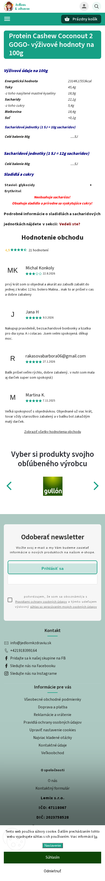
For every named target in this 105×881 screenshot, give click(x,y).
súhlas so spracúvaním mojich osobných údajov (63, 606)
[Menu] (7, 19)
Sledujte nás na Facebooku (32, 666)
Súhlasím (53, 857)
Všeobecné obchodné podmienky (52, 699)
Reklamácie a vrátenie (52, 715)
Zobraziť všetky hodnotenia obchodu (52, 431)
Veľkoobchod (52, 753)
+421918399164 (23, 650)
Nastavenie (52, 845)
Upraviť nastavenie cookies (52, 730)
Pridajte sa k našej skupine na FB (38, 658)
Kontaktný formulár (52, 788)
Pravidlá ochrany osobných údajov (52, 722)
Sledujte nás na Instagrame (33, 673)
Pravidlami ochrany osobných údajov (41, 601)
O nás (52, 780)
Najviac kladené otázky (52, 737)
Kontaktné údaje (52, 745)
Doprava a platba (52, 707)
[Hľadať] (96, 6)
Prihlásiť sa (52, 568)
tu (95, 836)
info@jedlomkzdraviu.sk (30, 643)
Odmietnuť (52, 871)
